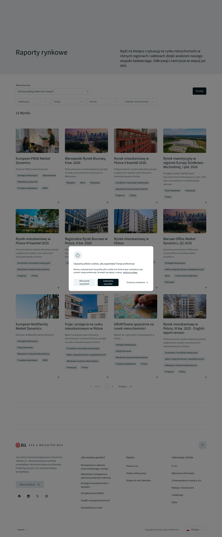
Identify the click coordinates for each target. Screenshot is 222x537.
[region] (111, 268)
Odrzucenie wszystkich (84, 282)
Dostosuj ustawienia (137, 282)
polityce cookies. (130, 272)
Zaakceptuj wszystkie (108, 282)
